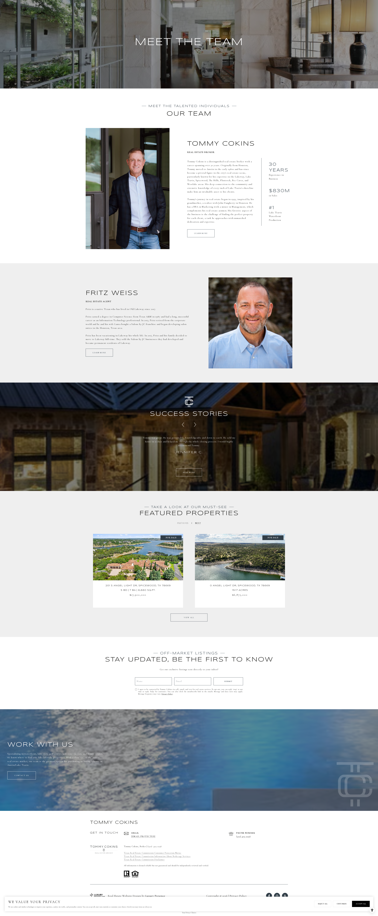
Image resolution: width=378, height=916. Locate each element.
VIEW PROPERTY (138, 571)
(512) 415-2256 (243, 836)
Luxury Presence (155, 895)
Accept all (361, 904)
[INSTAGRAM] (277, 896)
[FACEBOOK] (269, 896)
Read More (189, 472)
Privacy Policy (167, 694)
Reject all (323, 904)
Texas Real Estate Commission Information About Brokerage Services (157, 856)
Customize (342, 904)
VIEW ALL (189, 617)
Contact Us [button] (21, 775)
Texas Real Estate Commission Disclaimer (144, 859)
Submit (228, 681)
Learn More (201, 233)
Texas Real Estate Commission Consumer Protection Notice (152, 853)
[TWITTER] (285, 896)
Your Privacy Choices (189, 913)
